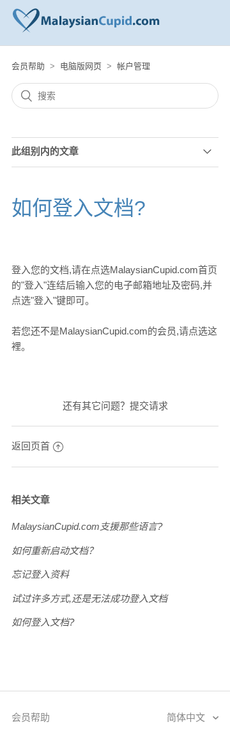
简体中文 (187, 717)
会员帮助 (28, 66)
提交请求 (149, 405)
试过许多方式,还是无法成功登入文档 (89, 598)
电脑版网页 (81, 66)
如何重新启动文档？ (55, 550)
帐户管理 (133, 66)
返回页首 (31, 445)
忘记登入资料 (40, 574)
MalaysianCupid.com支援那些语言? (87, 526)
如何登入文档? (43, 622)
